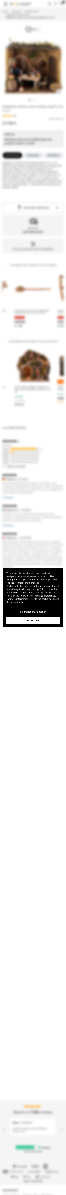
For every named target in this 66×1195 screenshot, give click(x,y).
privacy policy (17, 601)
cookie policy (48, 598)
